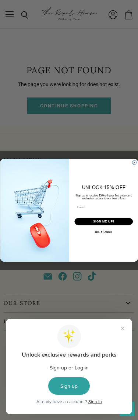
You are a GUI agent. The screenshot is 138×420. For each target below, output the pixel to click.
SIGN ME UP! (103, 221)
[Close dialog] (134, 162)
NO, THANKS (103, 232)
